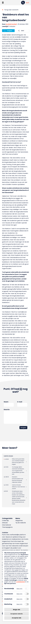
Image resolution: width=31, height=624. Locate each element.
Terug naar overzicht (11, 10)
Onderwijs (5, 521)
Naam (6, 402)
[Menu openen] (3, 2)
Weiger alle (16, 609)
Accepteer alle (16, 618)
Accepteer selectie (17, 614)
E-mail (19, 402)
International (6, 525)
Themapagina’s (7, 527)
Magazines (19, 521)
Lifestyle (5, 523)
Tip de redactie (21, 523)
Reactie (6, 410)
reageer (9, 31)
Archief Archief (11, 24)
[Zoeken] (23, 3)
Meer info (19, 588)
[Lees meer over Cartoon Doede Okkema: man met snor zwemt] (15, 487)
